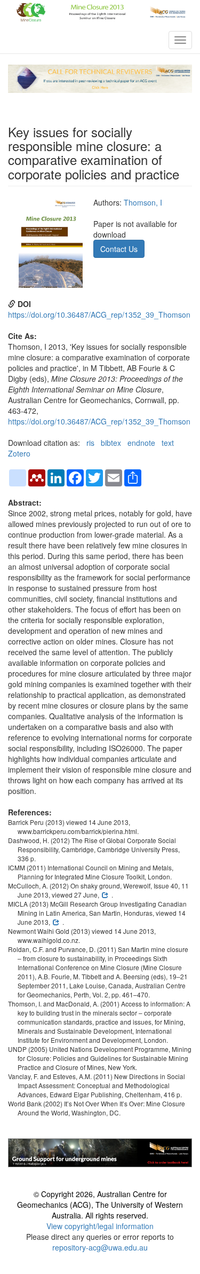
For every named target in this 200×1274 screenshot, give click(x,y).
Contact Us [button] (119, 248)
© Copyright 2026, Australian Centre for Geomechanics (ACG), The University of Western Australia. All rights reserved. (100, 1205)
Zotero (19, 453)
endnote (141, 442)
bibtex (111, 442)
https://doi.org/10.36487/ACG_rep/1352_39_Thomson (99, 314)
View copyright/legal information (100, 1226)
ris (90, 442)
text (168, 442)
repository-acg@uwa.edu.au (100, 1247)
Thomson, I (143, 202)
